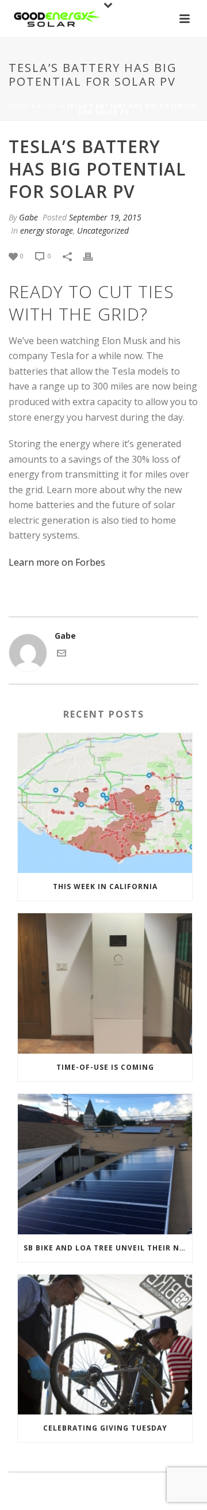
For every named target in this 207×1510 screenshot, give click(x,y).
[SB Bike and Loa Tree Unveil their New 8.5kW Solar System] (105, 1164)
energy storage (46, 230)
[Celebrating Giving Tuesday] (105, 1345)
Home (19, 106)
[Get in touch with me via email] (61, 654)
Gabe (28, 217)
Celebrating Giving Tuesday (105, 1428)
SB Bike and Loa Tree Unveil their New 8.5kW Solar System (108, 1248)
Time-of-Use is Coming (105, 1067)
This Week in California (105, 886)
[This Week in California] (105, 803)
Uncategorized (103, 230)
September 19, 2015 (105, 217)
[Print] (93, 255)
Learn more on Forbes (57, 562)
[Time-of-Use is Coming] (105, 983)
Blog (47, 106)
